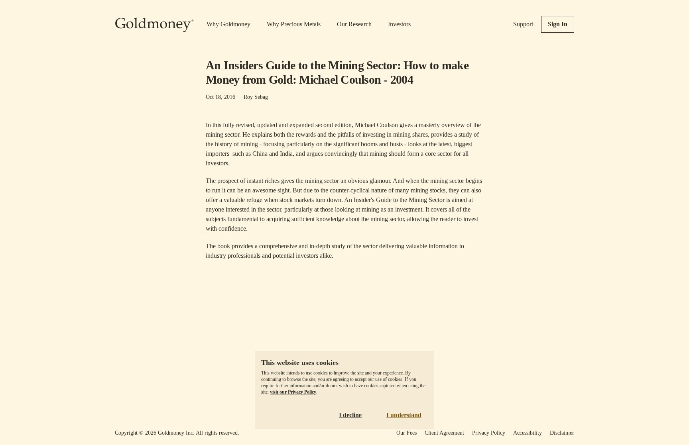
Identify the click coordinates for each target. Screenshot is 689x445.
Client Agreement (444, 433)
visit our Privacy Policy (293, 392)
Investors (399, 24)
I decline (350, 415)
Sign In (557, 24)
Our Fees (406, 433)
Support (523, 24)
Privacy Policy (488, 433)
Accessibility (527, 433)
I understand (403, 415)
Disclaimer (562, 433)
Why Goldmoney (228, 24)
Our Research (354, 24)
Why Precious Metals (294, 24)
